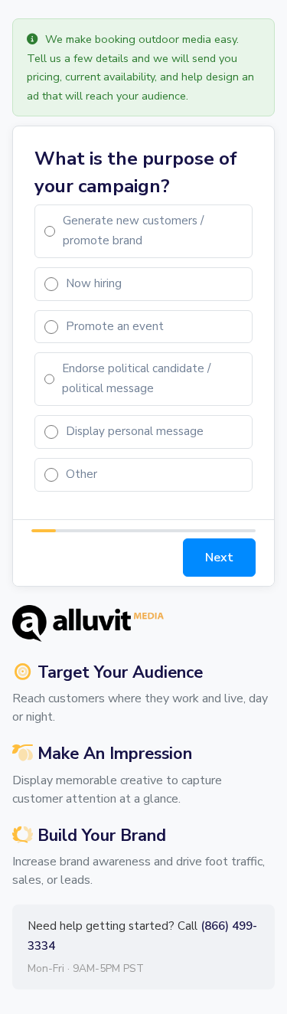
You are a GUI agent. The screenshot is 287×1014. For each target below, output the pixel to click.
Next (219, 557)
